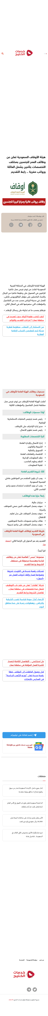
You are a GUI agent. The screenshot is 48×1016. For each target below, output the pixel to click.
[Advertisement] (24, 24)
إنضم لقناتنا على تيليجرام (21, 735)
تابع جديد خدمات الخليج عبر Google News (19, 746)
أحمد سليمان (31, 216)
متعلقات (42, 776)
